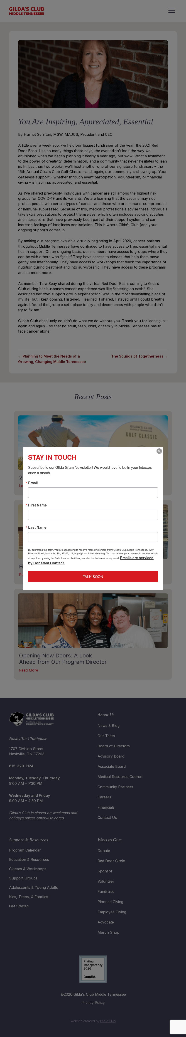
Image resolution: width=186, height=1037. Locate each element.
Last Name (37, 527)
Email (33, 483)
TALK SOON (93, 576)
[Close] (159, 451)
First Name (37, 505)
